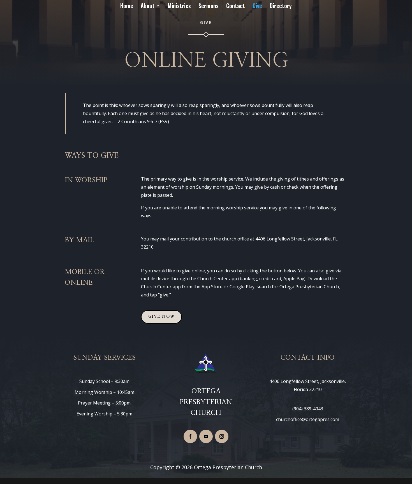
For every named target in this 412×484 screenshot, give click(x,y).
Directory (281, 7)
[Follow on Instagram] (221, 436)
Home (126, 7)
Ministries (179, 7)
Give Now (161, 317)
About (147, 7)
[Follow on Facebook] (190, 436)
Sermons (208, 7)
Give (257, 7)
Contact (235, 7)
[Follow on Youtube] (206, 436)
